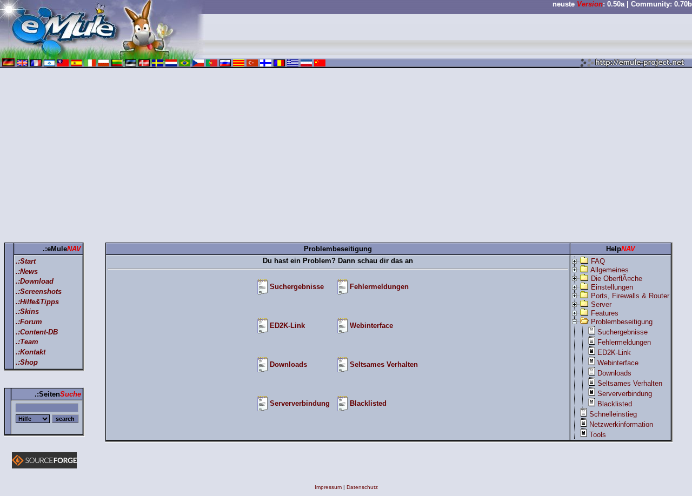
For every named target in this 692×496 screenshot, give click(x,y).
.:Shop (27, 362)
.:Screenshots (39, 291)
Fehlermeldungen (379, 287)
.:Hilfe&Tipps (37, 302)
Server (601, 304)
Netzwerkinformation (621, 424)
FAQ (598, 261)
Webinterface (371, 325)
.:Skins (27, 311)
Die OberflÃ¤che (616, 278)
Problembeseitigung (622, 322)
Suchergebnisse (297, 287)
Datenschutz (362, 487)
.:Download (35, 281)
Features (604, 313)
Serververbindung (300, 403)
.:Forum (29, 322)
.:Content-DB (37, 332)
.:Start (26, 261)
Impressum (328, 487)
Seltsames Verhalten (384, 364)
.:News (27, 271)
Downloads (288, 364)
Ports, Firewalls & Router (630, 296)
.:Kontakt (30, 352)
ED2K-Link (287, 325)
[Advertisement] (346, 157)
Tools (597, 435)
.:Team (27, 342)
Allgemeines (609, 270)
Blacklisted (368, 403)
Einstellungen (612, 287)
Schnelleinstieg (613, 414)
